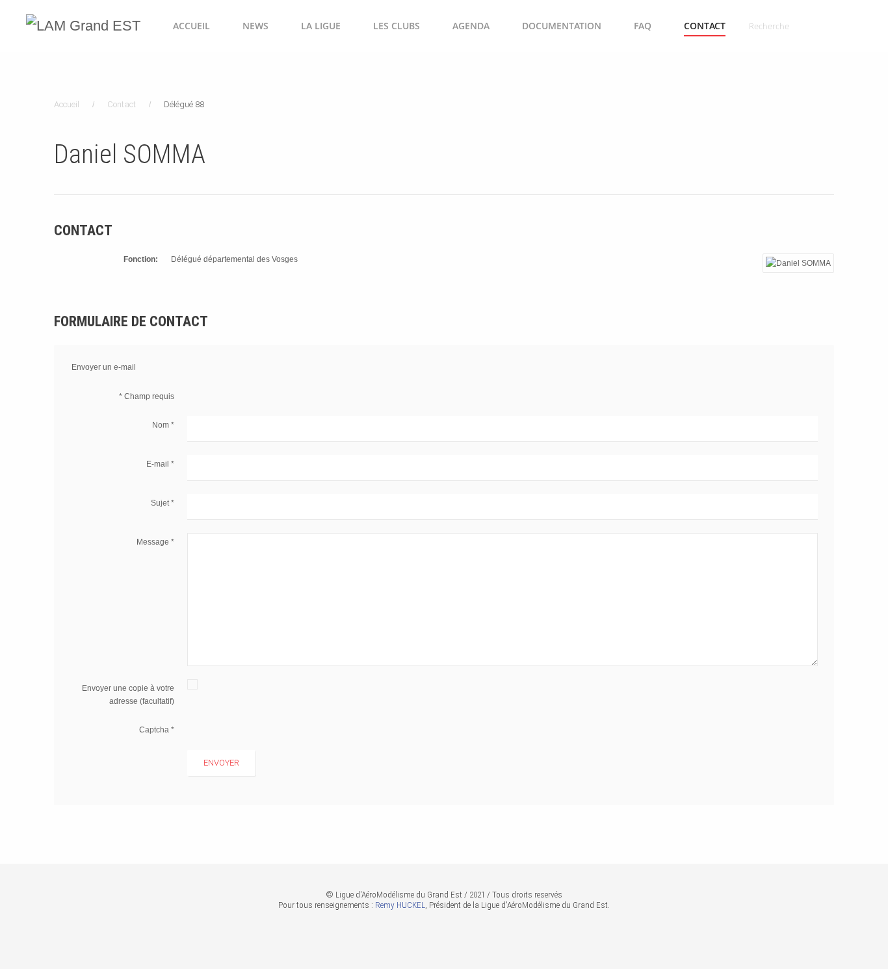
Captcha (156, 729)
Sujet (162, 503)
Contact (704, 25)
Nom (163, 425)
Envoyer (221, 763)
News (255, 25)
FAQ (642, 25)
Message (155, 542)
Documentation (561, 25)
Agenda (471, 25)
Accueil (191, 25)
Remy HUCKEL (400, 905)
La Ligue (321, 25)
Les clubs (396, 25)
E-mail (160, 464)
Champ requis (146, 396)
